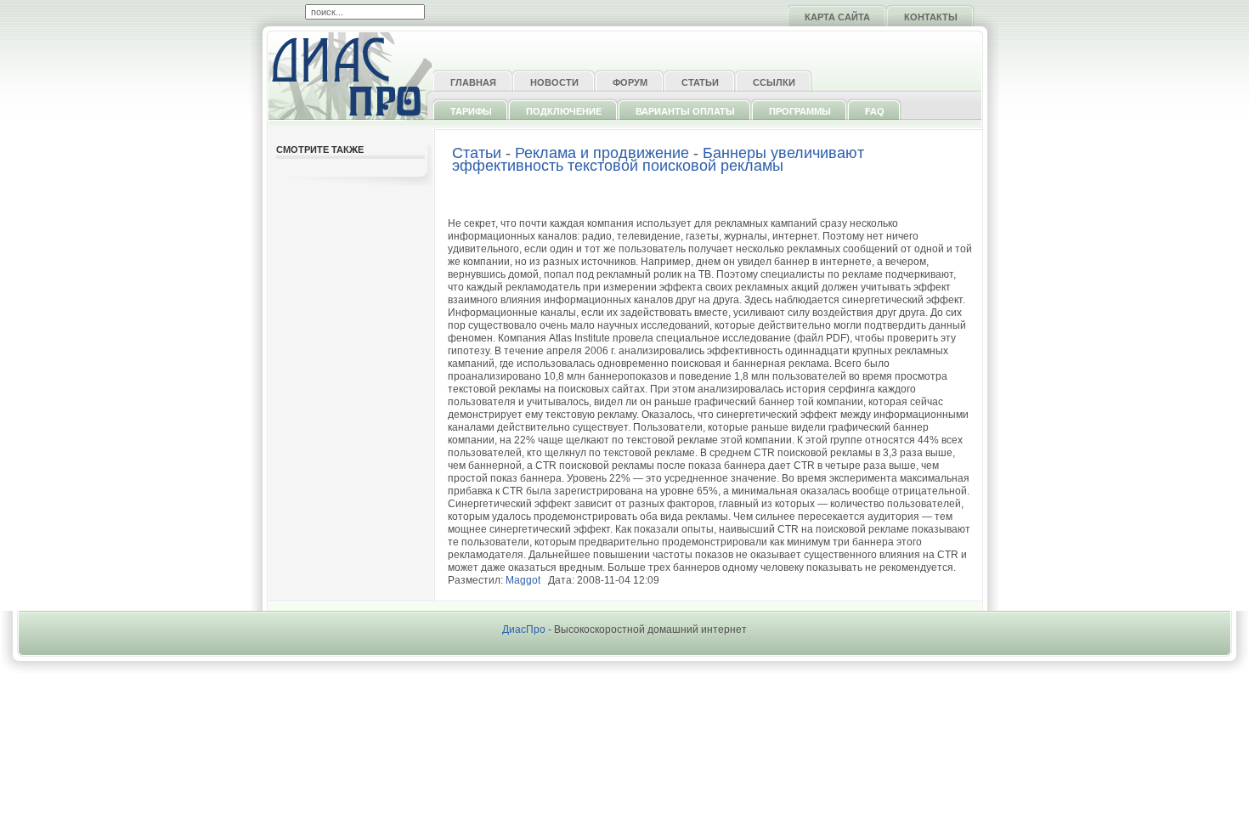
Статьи (476, 152)
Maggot (523, 580)
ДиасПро (523, 629)
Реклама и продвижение (602, 152)
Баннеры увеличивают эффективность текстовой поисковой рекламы (658, 159)
